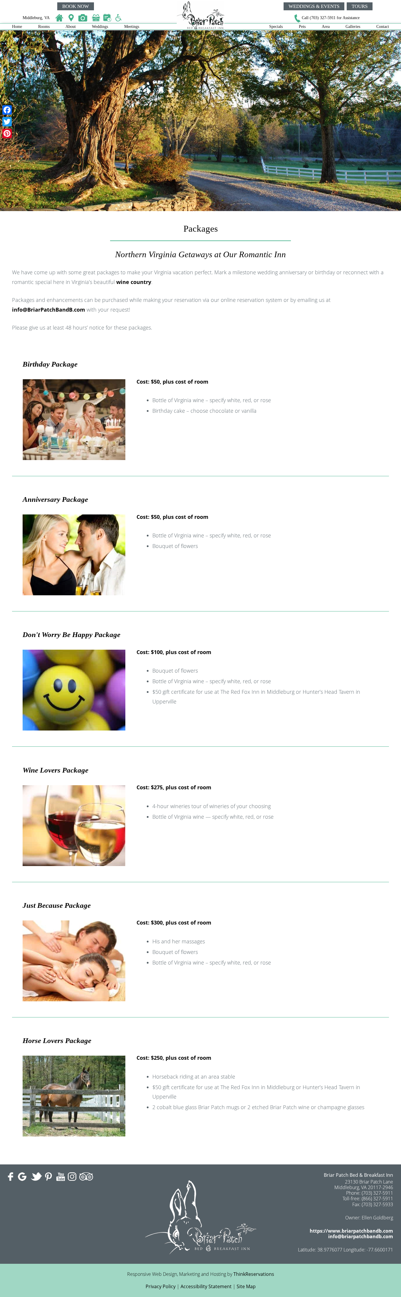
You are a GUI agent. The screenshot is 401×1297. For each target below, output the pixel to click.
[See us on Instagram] (72, 1176)
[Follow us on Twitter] (36, 1176)
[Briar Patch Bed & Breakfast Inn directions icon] (72, 18)
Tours (360, 6)
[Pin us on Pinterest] (49, 1176)
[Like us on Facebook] (11, 1176)
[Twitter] (7, 122)
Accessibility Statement (206, 1286)
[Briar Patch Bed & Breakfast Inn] (200, 28)
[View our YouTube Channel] (60, 1176)
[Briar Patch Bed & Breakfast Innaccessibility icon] (120, 18)
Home (17, 26)
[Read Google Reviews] (23, 1176)
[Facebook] (7, 110)
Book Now (75, 6)
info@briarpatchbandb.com (360, 1236)
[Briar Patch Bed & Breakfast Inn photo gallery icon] (83, 18)
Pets (302, 26)
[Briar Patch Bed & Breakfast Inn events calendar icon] (108, 18)
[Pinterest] (7, 133)
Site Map (246, 1286)
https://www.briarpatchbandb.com (351, 1231)
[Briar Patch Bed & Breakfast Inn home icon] (58, 18)
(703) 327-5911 (323, 18)
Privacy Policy (161, 1286)
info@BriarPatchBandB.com (48, 309)
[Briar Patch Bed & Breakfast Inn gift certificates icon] (97, 18)
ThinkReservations (253, 1274)
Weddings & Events (314, 6)
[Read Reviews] (86, 1176)
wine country (133, 281)
